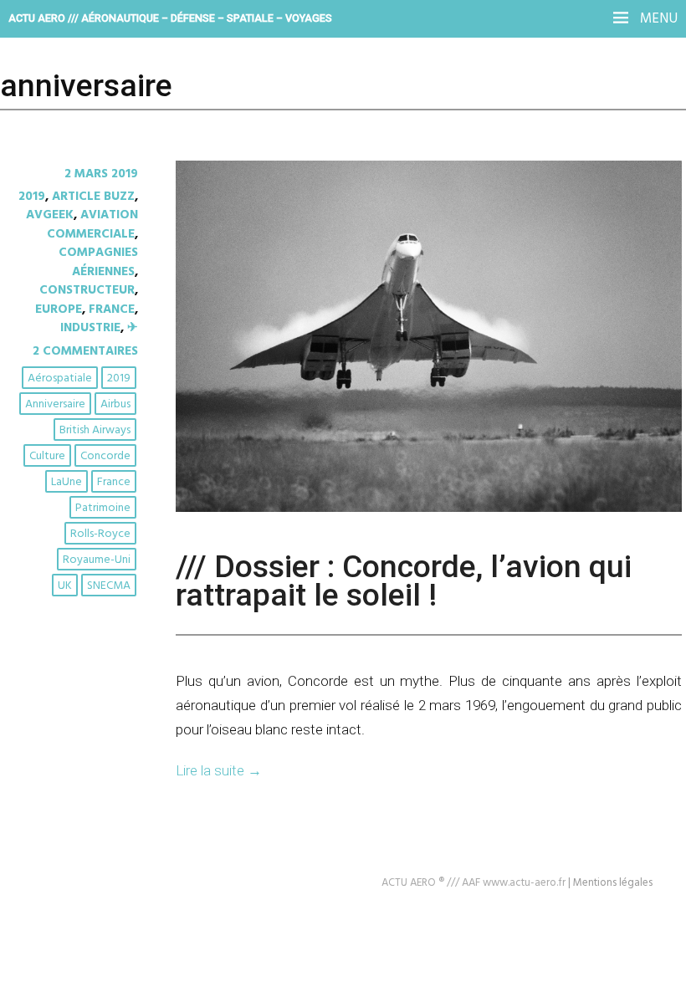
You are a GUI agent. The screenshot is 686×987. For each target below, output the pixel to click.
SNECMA (109, 586)
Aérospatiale (60, 378)
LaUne (66, 482)
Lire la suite (219, 770)
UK (65, 586)
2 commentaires (85, 351)
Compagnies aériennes (98, 262)
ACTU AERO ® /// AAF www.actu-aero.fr (473, 883)
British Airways (95, 430)
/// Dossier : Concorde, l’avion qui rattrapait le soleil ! (404, 580)
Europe (58, 309)
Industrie (90, 328)
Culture (47, 456)
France (112, 309)
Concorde (105, 456)
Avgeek (50, 215)
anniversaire (55, 404)
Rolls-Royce (100, 534)
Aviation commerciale (92, 224)
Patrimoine (103, 508)
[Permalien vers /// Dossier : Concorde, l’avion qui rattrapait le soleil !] (429, 509)
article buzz (93, 197)
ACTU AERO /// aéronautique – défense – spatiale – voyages (170, 18)
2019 (31, 197)
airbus (115, 404)
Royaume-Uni (97, 560)
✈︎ (132, 328)
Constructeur (87, 290)
